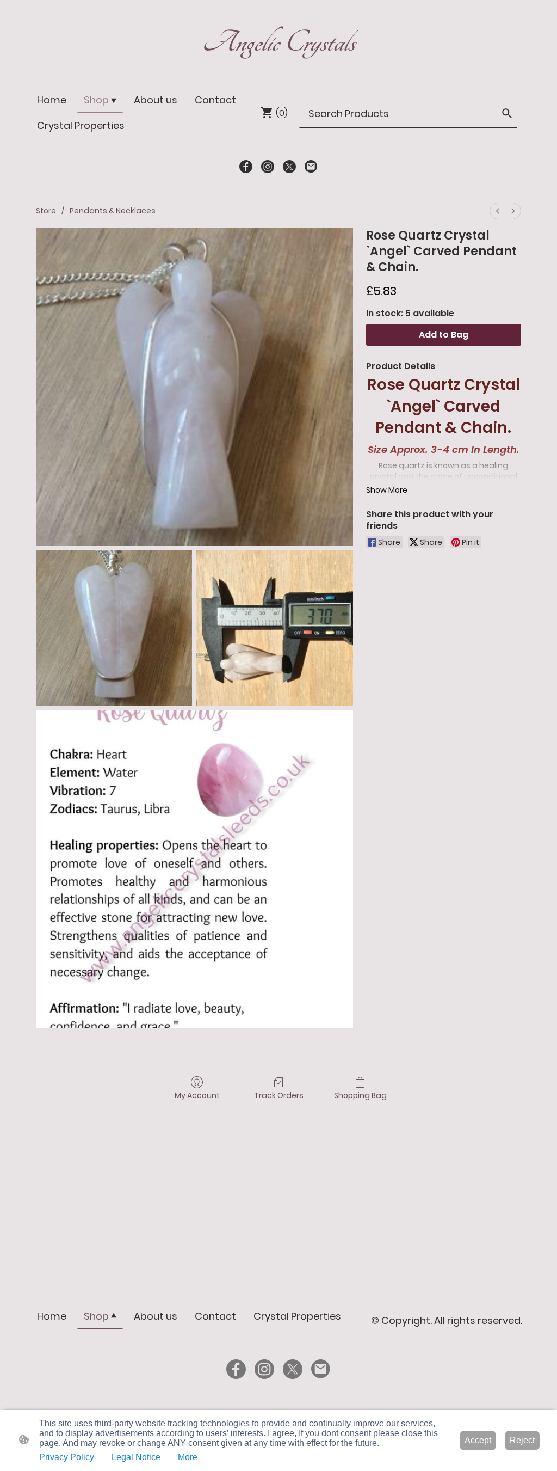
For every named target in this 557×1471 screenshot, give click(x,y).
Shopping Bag (360, 1095)
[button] (506, 113)
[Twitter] (289, 166)
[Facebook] (245, 166)
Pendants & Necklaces (113, 210)
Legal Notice (136, 1457)
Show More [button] (386, 490)
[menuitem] (497, 211)
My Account (197, 1095)
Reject (522, 1440)
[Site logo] (278, 64)
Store (46, 210)
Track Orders (279, 1095)
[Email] (311, 166)
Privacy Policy (66, 1457)
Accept (478, 1440)
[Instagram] (267, 166)
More (187, 1457)
